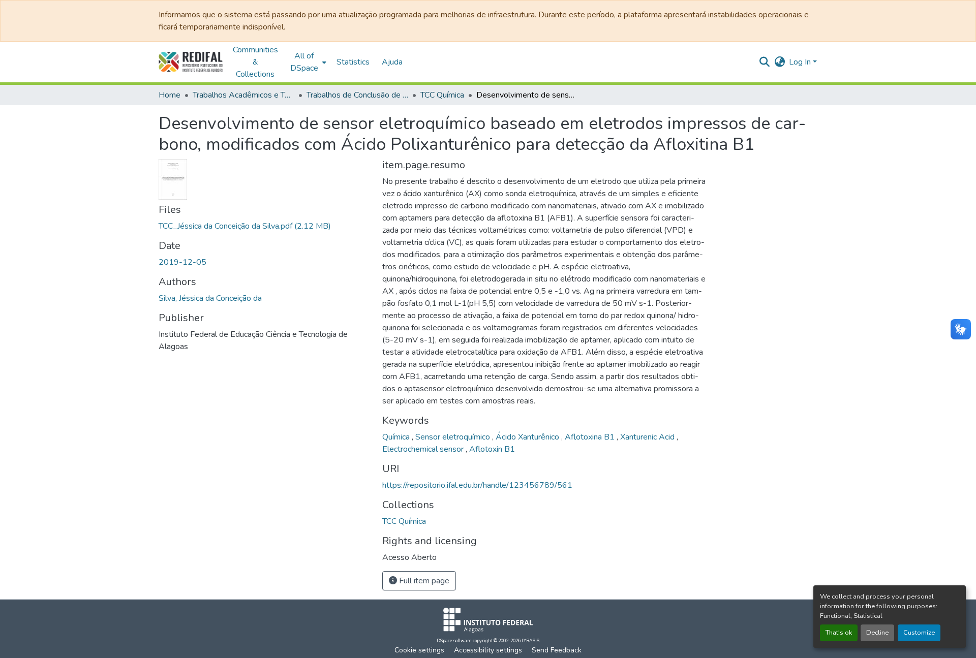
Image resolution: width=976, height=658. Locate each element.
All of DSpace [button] (304, 62)
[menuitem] (307, 62)
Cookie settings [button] (419, 650)
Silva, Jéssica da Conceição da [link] (210, 298)
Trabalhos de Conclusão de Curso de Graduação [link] (357, 95)
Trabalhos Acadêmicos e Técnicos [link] (243, 95)
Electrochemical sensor (424, 449)
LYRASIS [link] (530, 641)
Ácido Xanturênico (528, 437)
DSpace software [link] (454, 641)
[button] (191, 62)
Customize (919, 632)
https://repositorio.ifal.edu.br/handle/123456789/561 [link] (477, 485)
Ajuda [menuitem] (392, 62)
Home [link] (169, 95)
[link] (264, 226)
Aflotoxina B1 (591, 437)
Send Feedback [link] (557, 650)
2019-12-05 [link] (182, 262)
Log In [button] (801, 62)
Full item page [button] (423, 580)
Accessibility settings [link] (488, 650)
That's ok (839, 632)
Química (397, 437)
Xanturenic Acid (648, 437)
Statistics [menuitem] (353, 62)
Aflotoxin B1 (492, 449)
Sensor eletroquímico (453, 437)
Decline (877, 632)
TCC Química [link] (442, 95)
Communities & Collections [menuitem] (255, 62)
